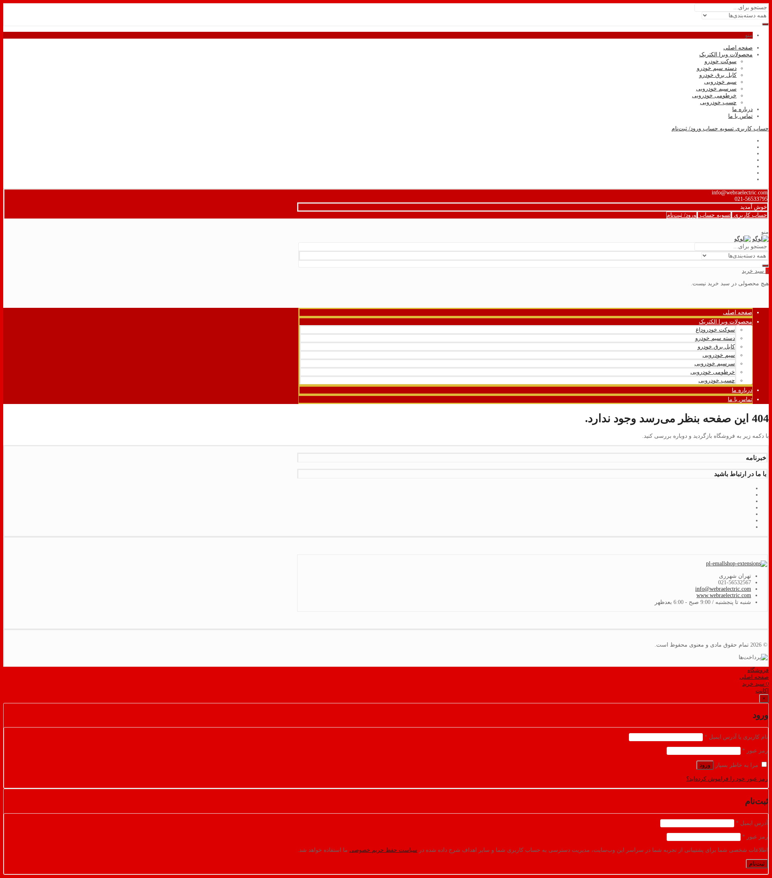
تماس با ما (740, 116)
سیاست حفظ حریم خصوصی (383, 850)
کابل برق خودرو (718, 75)
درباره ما (742, 109)
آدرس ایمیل (752, 823)
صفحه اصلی (738, 48)
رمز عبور (755, 751)
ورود (705, 765)
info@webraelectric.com (723, 589)
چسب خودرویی (718, 102)
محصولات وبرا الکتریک (726, 55)
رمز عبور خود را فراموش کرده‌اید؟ (727, 779)
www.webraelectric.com (723, 595)
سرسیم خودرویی (716, 89)
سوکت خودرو (720, 61)
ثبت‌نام (757, 864)
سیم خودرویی (720, 82)
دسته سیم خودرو (717, 68)
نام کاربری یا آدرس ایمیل (736, 737)
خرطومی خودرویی (714, 96)
